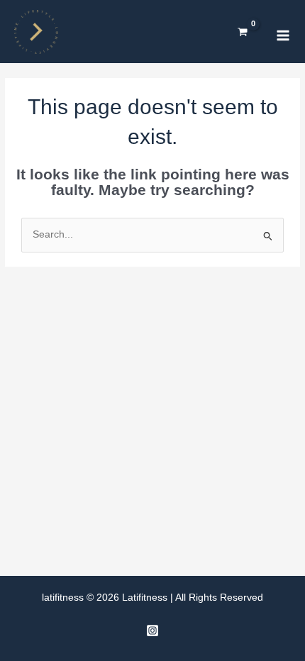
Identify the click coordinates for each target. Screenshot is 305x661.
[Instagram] (152, 630)
